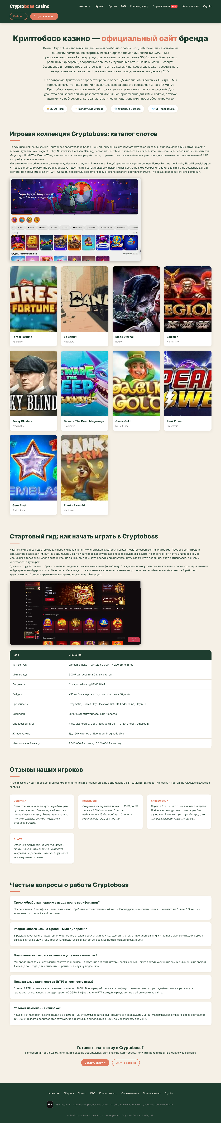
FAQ (123, 6)
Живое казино (190, 6)
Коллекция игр (139, 6)
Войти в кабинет (126, 1062)
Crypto (207, 6)
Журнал (99, 6)
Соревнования (164, 6)
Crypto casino (30, 6)
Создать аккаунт (44, 16)
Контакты (84, 6)
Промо (112, 6)
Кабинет (18, 16)
